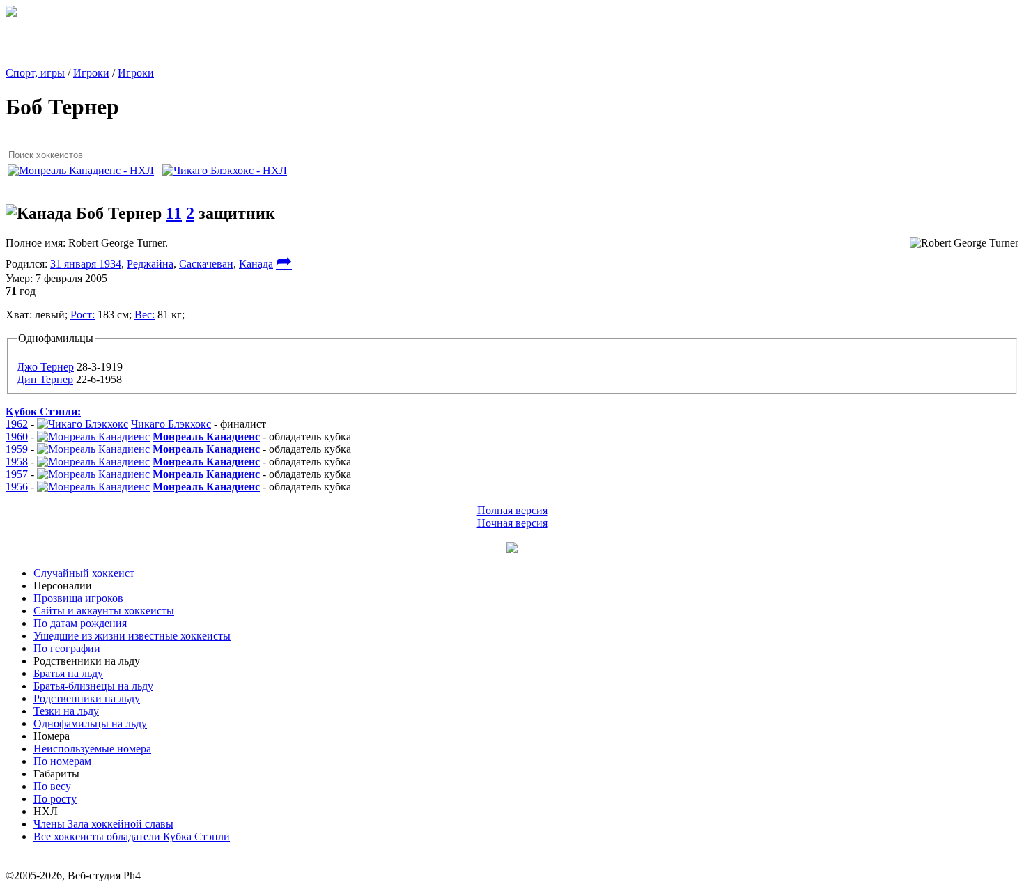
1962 (17, 424)
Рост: (82, 314)
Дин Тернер (45, 379)
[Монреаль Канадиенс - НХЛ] (85, 170)
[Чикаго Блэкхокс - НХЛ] (228, 170)
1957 (17, 474)
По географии (66, 648)
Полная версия (512, 510)
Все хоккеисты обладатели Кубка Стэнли (131, 836)
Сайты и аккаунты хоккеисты (103, 611)
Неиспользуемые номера (92, 749)
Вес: (144, 314)
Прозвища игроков (78, 598)
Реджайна (150, 264)
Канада (256, 264)
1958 (17, 461)
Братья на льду (68, 673)
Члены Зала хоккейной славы (103, 824)
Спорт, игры (35, 73)
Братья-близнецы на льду (93, 686)
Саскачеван (206, 264)
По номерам (62, 761)
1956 (17, 487)
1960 (17, 436)
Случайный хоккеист (83, 573)
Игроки (91, 73)
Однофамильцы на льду (90, 723)
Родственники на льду (86, 698)
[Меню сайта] (512, 549)
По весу (52, 786)
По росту (55, 799)
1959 (17, 449)
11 (174, 213)
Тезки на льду (66, 711)
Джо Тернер (45, 367)
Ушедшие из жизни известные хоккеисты (132, 636)
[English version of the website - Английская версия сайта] (11, 13)
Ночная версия (512, 523)
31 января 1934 (85, 264)
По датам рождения (80, 623)
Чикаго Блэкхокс (171, 424)
